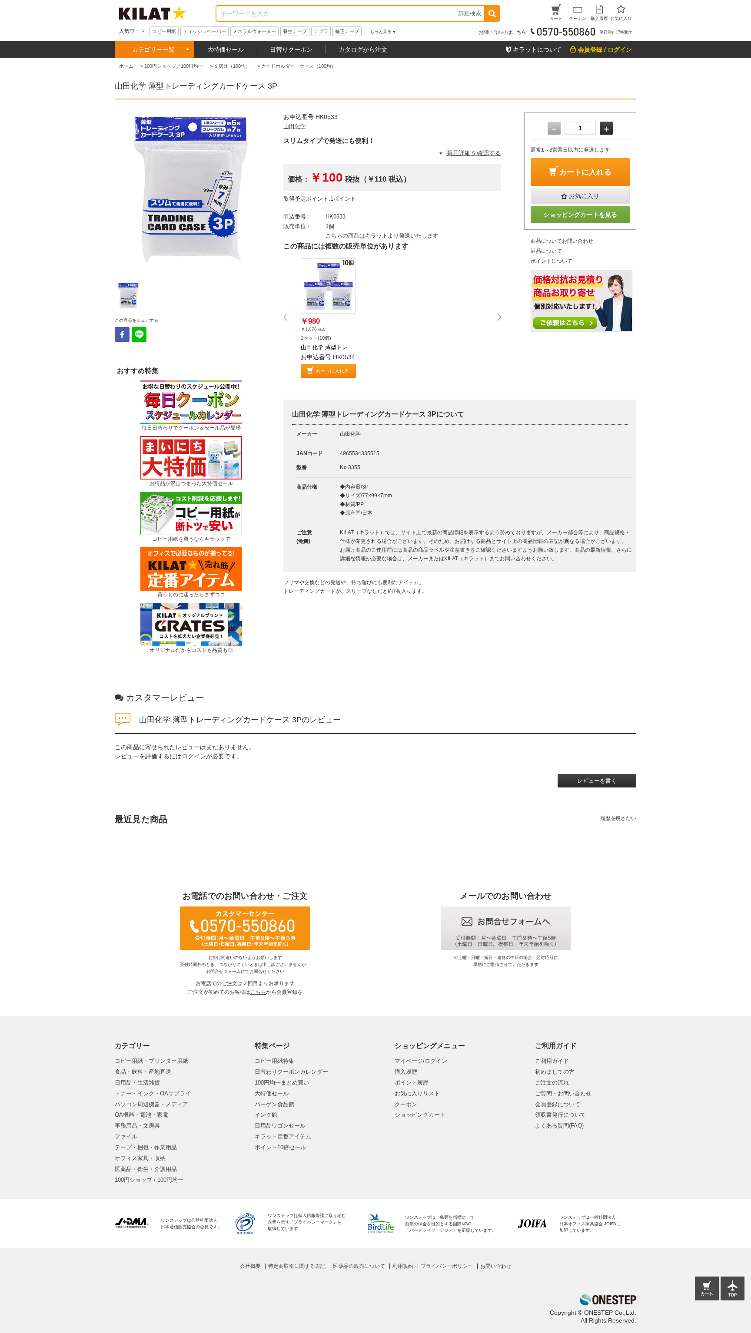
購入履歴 (406, 1071)
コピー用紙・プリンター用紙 (151, 1061)
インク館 (266, 1114)
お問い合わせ (496, 1266)
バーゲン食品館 (274, 1104)
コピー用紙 (164, 31)
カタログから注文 (363, 49)
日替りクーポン (291, 49)
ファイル (126, 1136)
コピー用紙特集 (274, 1061)
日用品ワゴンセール (280, 1125)
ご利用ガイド (552, 1061)
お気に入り (584, 195)
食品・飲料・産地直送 (143, 1071)
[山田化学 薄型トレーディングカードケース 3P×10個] (328, 286)
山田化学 (294, 126)
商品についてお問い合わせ (562, 241)
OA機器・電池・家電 (141, 1114)
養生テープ (295, 31)
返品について (546, 251)
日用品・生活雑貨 (137, 1082)
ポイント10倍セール (280, 1147)
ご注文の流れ (552, 1082)
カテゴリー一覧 (153, 49)
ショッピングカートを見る (580, 214)
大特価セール (225, 49)
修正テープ (347, 31)
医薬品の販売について (359, 1266)
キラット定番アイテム (283, 1136)
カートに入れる (332, 371)
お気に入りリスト (417, 1093)
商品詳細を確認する (473, 152)
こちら (258, 992)
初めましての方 (555, 1071)
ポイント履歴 (412, 1082)
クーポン (406, 1104)
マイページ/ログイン (421, 1061)
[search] (491, 13)
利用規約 (402, 1266)
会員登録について (557, 1104)
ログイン (194, 756)
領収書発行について (560, 1114)
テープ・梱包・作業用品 (146, 1147)
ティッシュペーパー (204, 31)
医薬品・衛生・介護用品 (146, 1169)
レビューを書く (597, 780)
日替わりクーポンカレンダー (291, 1071)
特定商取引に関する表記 (297, 1266)
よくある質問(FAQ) (559, 1125)
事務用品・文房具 (137, 1125)
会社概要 (250, 1266)
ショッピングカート (420, 1114)
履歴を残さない (618, 818)
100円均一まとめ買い (282, 1082)
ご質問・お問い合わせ (563, 1093)
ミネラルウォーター (254, 31)
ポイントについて (551, 261)
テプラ (321, 31)
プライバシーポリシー (447, 1266)
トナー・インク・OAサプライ (153, 1093)
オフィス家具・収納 (140, 1158)
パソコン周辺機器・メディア (151, 1104)
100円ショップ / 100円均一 (149, 1180)
